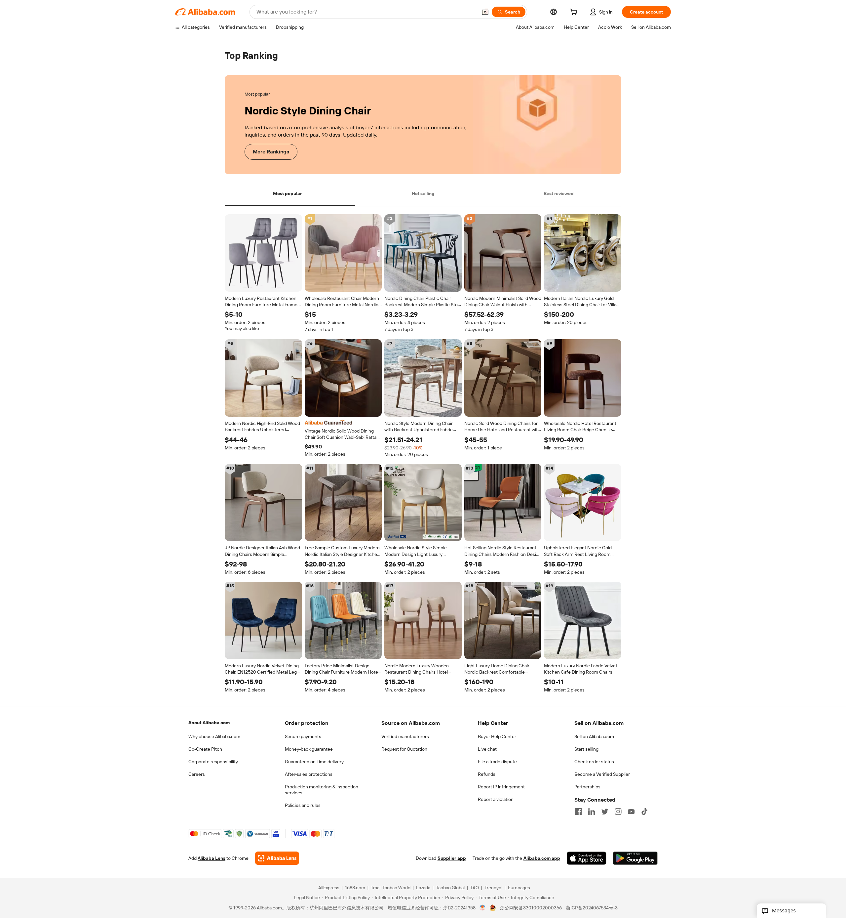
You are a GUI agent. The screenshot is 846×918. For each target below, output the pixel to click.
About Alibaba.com (209, 722)
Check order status (594, 761)
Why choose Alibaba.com (214, 736)
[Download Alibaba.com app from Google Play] (635, 858)
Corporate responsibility (213, 761)
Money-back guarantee (309, 749)
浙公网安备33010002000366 (531, 908)
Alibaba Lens (211, 858)
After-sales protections (308, 774)
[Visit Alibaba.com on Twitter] (605, 811)
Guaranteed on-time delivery (314, 761)
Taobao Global (450, 888)
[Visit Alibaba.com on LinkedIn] (592, 811)
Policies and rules (303, 805)
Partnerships (587, 786)
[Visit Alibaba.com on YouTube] (631, 811)
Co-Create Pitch (205, 749)
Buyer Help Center (497, 736)
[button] (485, 12)
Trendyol (493, 888)
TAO (474, 888)
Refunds (486, 774)
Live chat (487, 749)
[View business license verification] (483, 908)
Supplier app (452, 858)
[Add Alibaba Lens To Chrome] (277, 858)
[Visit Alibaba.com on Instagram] (618, 811)
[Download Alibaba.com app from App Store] (586, 858)
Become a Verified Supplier (602, 774)
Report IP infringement (501, 786)
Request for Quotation (404, 749)
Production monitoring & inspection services (321, 789)
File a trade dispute (497, 761)
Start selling (586, 749)
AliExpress (328, 888)
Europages (519, 888)
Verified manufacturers (405, 736)
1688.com (355, 888)
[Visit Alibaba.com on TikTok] (644, 811)
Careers (196, 774)
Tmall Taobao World (390, 888)
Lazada (423, 888)
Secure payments (303, 736)
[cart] (575, 13)
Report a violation (496, 799)
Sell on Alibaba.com (594, 736)
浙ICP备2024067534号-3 (592, 908)
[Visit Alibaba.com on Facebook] (578, 811)
